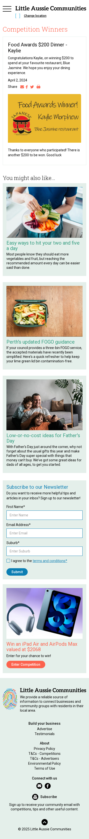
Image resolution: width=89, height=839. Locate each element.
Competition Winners (35, 29)
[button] (7, 13)
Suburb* (13, 543)
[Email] (22, 86)
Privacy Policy (44, 749)
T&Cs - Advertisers (44, 759)
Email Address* (18, 525)
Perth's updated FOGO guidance (40, 342)
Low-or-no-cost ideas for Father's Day (43, 438)
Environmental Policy (44, 763)
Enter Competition (25, 664)
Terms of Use (44, 768)
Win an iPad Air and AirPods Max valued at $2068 (41, 646)
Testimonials (45, 734)
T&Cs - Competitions (44, 754)
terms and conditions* (50, 561)
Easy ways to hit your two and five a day (43, 245)
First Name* (15, 507)
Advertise (44, 729)
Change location (35, 16)
